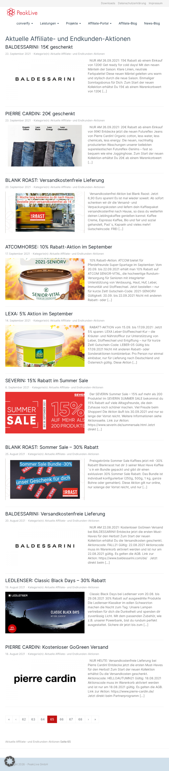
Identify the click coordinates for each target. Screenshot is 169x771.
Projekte (72, 23)
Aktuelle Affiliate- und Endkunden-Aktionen (77, 53)
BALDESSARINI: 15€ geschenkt (39, 47)
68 (80, 719)
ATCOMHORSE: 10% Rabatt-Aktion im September (58, 247)
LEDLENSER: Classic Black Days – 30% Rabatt (55, 580)
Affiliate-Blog (128, 23)
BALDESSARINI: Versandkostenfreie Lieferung (55, 514)
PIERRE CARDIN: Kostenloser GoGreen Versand (56, 647)
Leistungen (48, 23)
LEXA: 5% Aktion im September (39, 313)
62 (24, 719)
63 (33, 719)
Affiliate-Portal (98, 23)
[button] (9, 761)
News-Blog (152, 23)
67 (71, 719)
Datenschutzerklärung (132, 3)
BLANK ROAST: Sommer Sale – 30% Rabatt (52, 447)
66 (62, 719)
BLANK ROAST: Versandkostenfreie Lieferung (54, 180)
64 (43, 719)
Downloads (108, 3)
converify (24, 23)
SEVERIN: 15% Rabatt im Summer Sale (46, 380)
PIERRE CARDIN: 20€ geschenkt (40, 113)
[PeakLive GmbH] (22, 12)
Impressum (156, 3)
